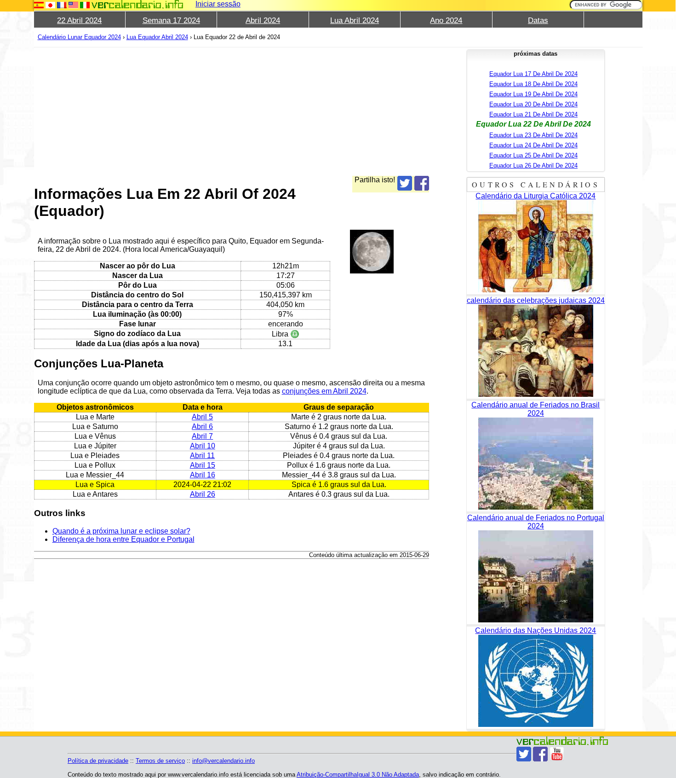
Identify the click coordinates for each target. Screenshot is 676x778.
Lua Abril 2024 (354, 20)
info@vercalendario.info (223, 760)
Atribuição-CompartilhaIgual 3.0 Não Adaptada (358, 774)
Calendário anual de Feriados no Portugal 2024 (535, 522)
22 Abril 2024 (79, 20)
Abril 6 (202, 426)
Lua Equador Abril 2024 (157, 37)
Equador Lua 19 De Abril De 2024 (533, 94)
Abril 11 (202, 455)
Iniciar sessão (218, 4)
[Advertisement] (232, 111)
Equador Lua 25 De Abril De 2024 (533, 155)
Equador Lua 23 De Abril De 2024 (533, 135)
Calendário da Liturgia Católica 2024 (535, 196)
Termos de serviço (160, 760)
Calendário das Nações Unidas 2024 (535, 630)
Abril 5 (202, 417)
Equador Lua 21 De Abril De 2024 (533, 114)
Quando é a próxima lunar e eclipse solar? (121, 531)
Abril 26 (202, 494)
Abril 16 (202, 475)
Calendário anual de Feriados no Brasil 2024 (535, 409)
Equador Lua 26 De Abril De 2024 (533, 165)
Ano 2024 (446, 20)
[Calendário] (137, 4)
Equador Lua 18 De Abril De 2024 (533, 84)
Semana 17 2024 (171, 20)
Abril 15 (202, 465)
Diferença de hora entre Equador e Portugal (123, 539)
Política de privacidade (98, 760)
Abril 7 (202, 436)
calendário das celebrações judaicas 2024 (536, 300)
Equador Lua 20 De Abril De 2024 (533, 104)
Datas (538, 20)
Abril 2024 (263, 20)
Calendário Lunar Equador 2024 (79, 37)
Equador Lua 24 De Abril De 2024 (533, 145)
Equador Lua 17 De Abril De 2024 (533, 73)
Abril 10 (202, 446)
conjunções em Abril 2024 (324, 391)
